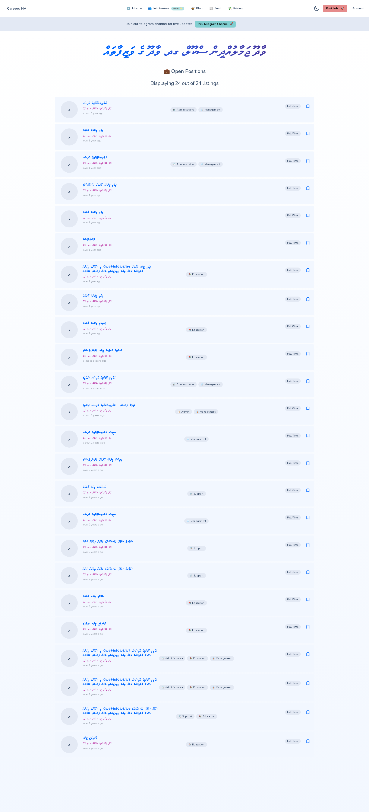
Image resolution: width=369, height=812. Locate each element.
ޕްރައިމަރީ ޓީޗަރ (90, 738)
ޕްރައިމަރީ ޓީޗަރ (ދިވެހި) (94, 623)
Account (358, 8)
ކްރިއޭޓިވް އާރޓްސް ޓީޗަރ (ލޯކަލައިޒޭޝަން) (102, 350)
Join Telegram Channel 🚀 (215, 24)
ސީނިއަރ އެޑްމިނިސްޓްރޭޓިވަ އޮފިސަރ (99, 432)
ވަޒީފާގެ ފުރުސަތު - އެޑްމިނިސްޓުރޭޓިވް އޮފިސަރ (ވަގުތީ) (109, 405)
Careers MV (16, 8)
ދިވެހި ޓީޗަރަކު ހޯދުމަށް (93, 130)
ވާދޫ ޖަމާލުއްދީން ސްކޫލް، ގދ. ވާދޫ (97, 109)
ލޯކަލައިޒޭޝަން (89, 239)
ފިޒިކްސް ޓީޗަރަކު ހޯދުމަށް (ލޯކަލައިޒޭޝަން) (102, 460)
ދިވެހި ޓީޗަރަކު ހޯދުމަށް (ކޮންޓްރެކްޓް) (100, 185)
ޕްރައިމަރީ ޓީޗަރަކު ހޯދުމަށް (95, 323)
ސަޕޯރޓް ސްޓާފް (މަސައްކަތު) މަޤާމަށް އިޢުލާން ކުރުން (108, 542)
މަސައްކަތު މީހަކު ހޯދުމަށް (94, 487)
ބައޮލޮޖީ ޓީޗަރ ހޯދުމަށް (93, 596)
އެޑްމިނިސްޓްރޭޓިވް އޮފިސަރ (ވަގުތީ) (99, 378)
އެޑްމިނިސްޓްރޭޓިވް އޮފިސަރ (95, 103)
